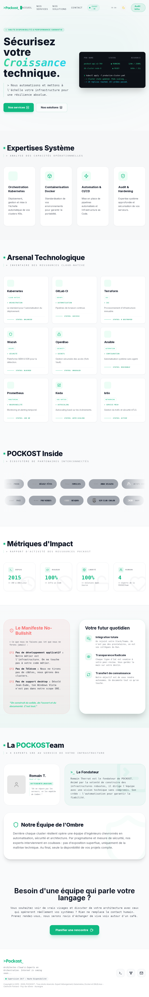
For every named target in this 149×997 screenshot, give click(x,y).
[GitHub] (131, 973)
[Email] (141, 973)
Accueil (27, 7)
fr (112, 8)
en (115, 8)
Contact (77, 7)
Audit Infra (137, 7)
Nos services (42, 7)
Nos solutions (59, 7)
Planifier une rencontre (72, 930)
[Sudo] (120, 973)
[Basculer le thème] (123, 7)
